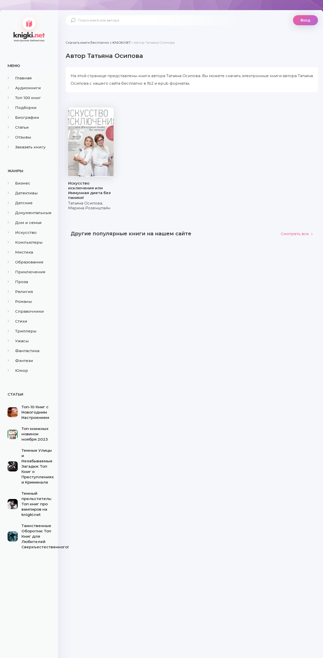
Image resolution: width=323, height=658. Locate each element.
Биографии (27, 117)
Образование (29, 262)
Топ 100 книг (28, 97)
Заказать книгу (30, 147)
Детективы (26, 193)
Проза (21, 281)
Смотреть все (295, 233)
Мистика (24, 252)
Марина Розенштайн (89, 208)
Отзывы (23, 137)
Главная (23, 78)
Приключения (30, 271)
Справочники (29, 311)
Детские (24, 202)
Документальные (33, 212)
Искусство (26, 232)
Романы (23, 301)
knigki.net (29, 29)
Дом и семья (28, 222)
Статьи (22, 127)
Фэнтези (24, 360)
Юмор (21, 370)
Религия (24, 291)
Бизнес (22, 183)
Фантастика (27, 350)
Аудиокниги (28, 87)
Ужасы (22, 340)
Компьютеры (29, 242)
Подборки (26, 107)
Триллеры (26, 331)
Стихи (21, 321)
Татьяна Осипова (85, 203)
